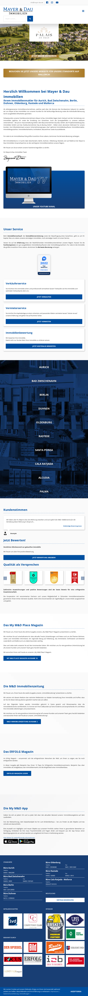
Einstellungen (25, 994)
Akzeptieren (76, 991)
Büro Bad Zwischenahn (14, 876)
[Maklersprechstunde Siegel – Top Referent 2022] (44, 254)
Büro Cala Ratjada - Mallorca (59, 879)
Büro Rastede (52, 871)
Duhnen (44, 408)
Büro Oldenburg (53, 862)
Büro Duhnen (9, 893)
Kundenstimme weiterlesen (73, 526)
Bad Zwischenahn (44, 381)
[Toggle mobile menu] (83, 11)
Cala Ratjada (44, 463)
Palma (44, 491)
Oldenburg (44, 422)
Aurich (44, 367)
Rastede (44, 436)
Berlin (44, 394)
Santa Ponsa (44, 450)
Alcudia (44, 477)
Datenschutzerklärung (11, 994)
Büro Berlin (8, 885)
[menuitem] (37, 2)
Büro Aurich (8, 868)
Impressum (54, 991)
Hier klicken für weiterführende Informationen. (19, 838)
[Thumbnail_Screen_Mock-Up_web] (29, 168)
